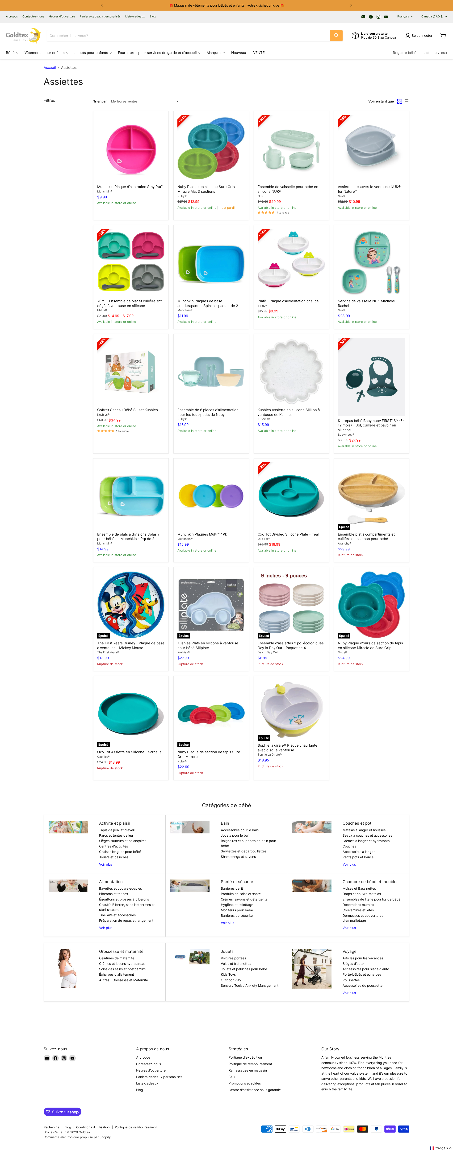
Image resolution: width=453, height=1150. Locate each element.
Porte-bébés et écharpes (362, 974)
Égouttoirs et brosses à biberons (124, 899)
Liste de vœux (435, 52)
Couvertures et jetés (358, 910)
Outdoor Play (231, 980)
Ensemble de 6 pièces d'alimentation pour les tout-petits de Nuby (208, 412)
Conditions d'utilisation (93, 1127)
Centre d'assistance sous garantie (255, 1090)
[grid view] (399, 101)
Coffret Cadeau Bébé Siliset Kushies (127, 410)
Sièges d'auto (353, 964)
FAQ (232, 1077)
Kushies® (103, 414)
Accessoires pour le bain (240, 830)
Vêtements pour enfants (45, 52)
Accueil (50, 67)
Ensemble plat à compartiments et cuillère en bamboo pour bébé (366, 536)
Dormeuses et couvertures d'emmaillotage (363, 917)
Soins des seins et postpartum (122, 969)
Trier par (100, 101)
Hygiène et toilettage (237, 905)
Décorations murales (358, 905)
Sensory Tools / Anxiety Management (249, 985)
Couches (349, 846)
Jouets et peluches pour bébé (244, 969)
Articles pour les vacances (363, 958)
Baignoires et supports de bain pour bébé (248, 843)
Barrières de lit (232, 888)
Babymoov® (346, 434)
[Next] (351, 5)
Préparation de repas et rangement (126, 920)
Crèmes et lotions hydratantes (122, 964)
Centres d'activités (113, 846)
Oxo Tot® (264, 538)
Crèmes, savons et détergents (244, 899)
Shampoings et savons (238, 857)
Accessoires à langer (359, 852)
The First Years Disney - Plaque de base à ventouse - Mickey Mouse (130, 645)
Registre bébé (404, 52)
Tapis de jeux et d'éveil (116, 830)
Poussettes (351, 980)
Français (403, 16)
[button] (441, 1148)
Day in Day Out (268, 652)
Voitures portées (233, 958)
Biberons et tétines (113, 894)
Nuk (260, 196)
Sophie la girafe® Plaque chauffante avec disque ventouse (287, 747)
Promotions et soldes (245, 1083)
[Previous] (102, 5)
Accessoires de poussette (362, 985)
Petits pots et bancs (358, 857)
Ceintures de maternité (116, 958)
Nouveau (238, 52)
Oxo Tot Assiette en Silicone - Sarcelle (129, 752)
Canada (432, 16)
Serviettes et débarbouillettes (243, 851)
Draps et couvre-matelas (362, 894)
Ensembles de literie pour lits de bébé (371, 899)
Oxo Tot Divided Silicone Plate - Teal (288, 534)
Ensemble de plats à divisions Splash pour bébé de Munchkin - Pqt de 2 (128, 536)
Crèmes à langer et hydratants (366, 841)
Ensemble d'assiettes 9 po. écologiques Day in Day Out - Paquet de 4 (291, 645)
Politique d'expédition (245, 1057)
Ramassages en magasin (248, 1070)
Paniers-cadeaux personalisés (100, 16)
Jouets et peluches (113, 857)
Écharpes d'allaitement (116, 974)
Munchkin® (104, 191)
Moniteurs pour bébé (237, 910)
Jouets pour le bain (235, 835)
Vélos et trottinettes (236, 964)
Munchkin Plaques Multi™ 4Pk (202, 534)
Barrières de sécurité (237, 915)
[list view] (406, 101)
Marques (214, 52)
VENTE (259, 52)
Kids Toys (228, 974)
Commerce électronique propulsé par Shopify (77, 1137)
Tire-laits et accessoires (117, 915)
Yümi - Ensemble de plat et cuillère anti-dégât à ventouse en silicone (130, 303)
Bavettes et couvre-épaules (120, 888)
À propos (12, 16)
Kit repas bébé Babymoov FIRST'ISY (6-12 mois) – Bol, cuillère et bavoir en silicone (371, 425)
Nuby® (182, 196)
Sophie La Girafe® (270, 754)
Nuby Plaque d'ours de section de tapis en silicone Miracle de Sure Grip (370, 645)
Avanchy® (344, 543)
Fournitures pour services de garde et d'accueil (158, 52)
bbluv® (102, 310)
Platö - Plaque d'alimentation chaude (288, 301)
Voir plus (105, 864)
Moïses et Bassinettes (359, 888)
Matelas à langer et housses (364, 830)
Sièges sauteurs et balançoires (122, 841)
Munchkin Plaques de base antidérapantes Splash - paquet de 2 (207, 303)
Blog (152, 16)
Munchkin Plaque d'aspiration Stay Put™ (130, 186)
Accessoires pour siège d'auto (366, 969)
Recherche (51, 1127)
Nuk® (341, 196)
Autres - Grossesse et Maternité (123, 980)
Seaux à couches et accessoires (367, 835)
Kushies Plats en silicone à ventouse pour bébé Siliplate (207, 645)
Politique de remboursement (250, 1064)
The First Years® (108, 652)
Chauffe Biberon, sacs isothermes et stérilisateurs (127, 907)
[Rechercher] (336, 35)
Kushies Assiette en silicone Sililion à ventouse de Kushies (289, 412)
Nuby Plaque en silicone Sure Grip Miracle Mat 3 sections (206, 189)
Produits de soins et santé (241, 894)
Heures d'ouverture (62, 16)
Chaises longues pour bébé (120, 852)
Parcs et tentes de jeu (116, 835)
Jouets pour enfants (92, 52)
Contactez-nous (33, 16)
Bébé (11, 52)
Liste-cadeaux (135, 16)
